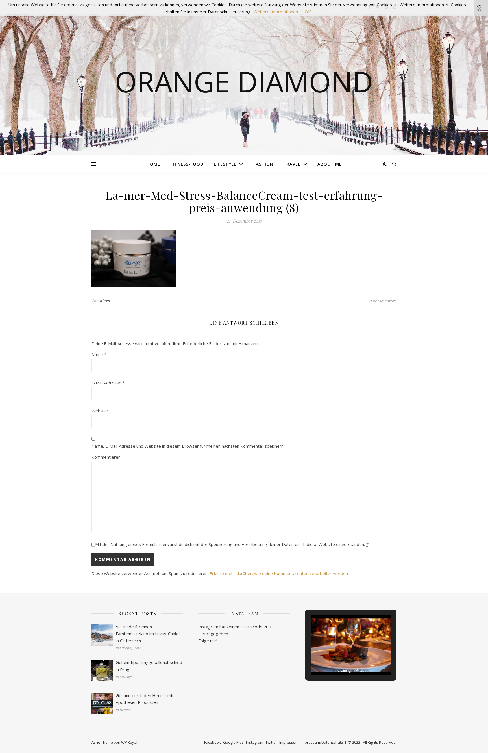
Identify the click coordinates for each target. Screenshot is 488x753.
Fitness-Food (187, 164)
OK (308, 11)
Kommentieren (106, 457)
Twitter (271, 742)
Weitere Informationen (276, 11)
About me (329, 164)
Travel (292, 164)
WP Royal (129, 742)
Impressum (289, 742)
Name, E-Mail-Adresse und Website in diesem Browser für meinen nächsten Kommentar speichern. (187, 446)
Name (98, 354)
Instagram (254, 742)
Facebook (212, 742)
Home (153, 164)
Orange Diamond (244, 81)
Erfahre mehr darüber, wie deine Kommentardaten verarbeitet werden (279, 573)
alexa (105, 300)
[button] (338, 659)
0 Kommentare (382, 301)
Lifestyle (225, 164)
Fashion (263, 164)
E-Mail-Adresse (108, 383)
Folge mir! (207, 640)
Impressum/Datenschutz (322, 742)
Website (99, 411)
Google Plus (233, 742)
